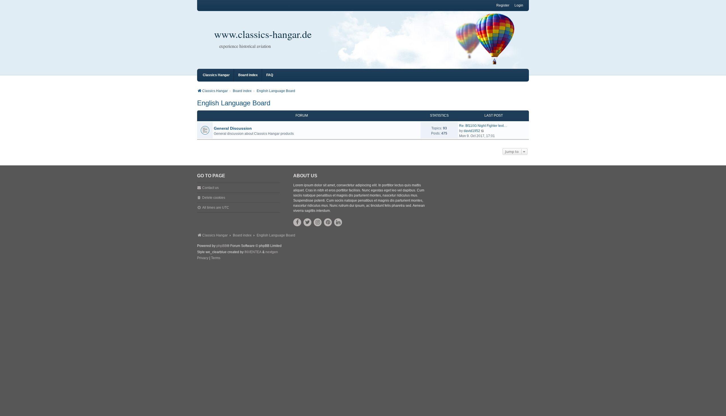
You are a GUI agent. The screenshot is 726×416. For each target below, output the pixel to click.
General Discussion (233, 128)
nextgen (271, 252)
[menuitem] (202, 258)
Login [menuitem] (518, 5)
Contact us (210, 188)
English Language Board (233, 103)
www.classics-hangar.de (263, 34)
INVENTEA (252, 252)
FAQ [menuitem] (269, 75)
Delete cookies (213, 198)
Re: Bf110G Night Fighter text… (483, 126)
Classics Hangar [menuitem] (216, 75)
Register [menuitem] (502, 5)
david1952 (472, 131)
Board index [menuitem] (248, 75)
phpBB (221, 246)
